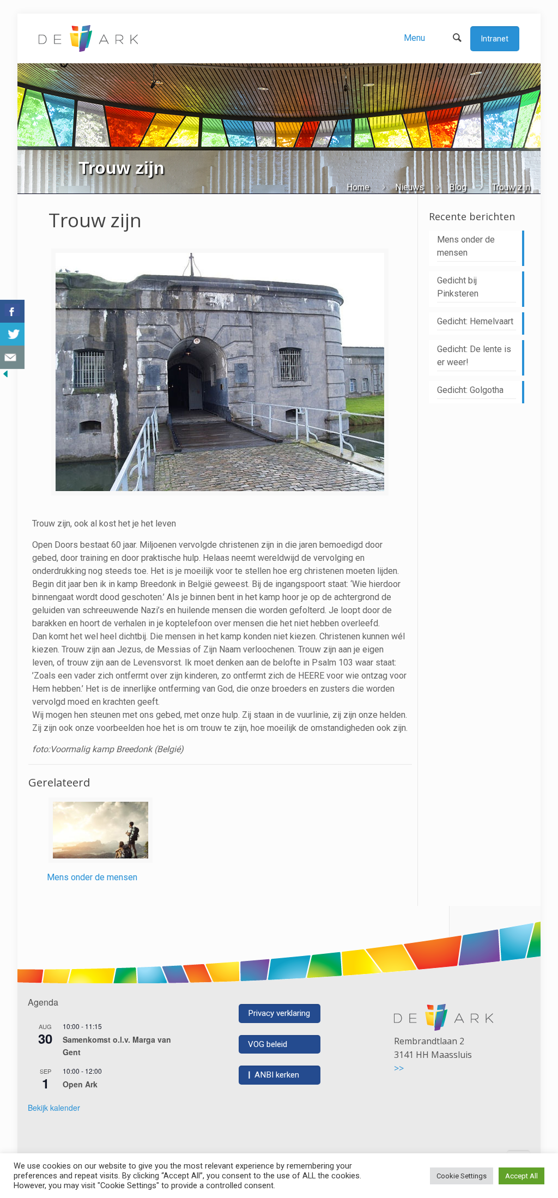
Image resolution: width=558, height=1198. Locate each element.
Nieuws (409, 187)
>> (399, 1068)
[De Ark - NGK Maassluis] (88, 38)
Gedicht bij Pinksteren (457, 287)
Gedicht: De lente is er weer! (474, 355)
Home (358, 187)
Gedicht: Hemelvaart (475, 321)
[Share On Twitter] (12, 334)
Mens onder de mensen (92, 877)
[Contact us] (12, 357)
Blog (457, 187)
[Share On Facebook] (12, 311)
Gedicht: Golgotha (470, 390)
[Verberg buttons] (5, 376)
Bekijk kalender (54, 1107)
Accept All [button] (521, 1176)
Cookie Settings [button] (461, 1176)
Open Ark (80, 1084)
